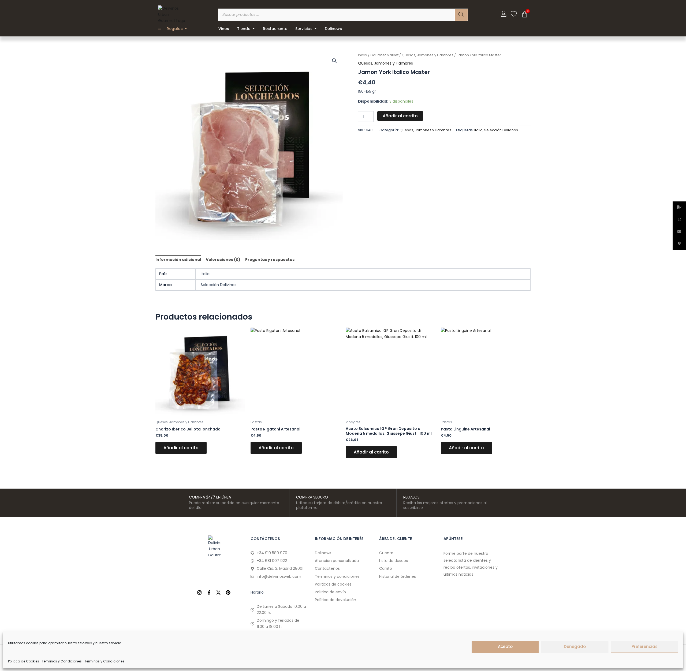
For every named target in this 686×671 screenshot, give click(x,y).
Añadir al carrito (400, 116)
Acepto (505, 646)
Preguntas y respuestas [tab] (269, 259)
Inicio (362, 55)
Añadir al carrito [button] (181, 448)
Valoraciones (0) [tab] (223, 259)
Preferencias (645, 646)
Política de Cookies (23, 661)
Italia (478, 130)
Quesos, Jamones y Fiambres (427, 55)
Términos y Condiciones (62, 661)
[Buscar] (461, 15)
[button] (334, 61)
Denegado (575, 646)
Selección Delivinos (501, 130)
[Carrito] (524, 14)
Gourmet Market (384, 55)
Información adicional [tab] (178, 259)
